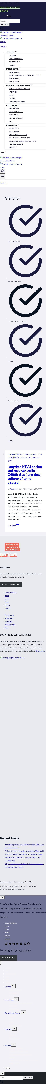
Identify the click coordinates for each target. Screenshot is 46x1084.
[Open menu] (2, 176)
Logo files (28, 882)
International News (14, 454)
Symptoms (13, 92)
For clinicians (15, 82)
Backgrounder (10, 625)
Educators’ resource (18, 135)
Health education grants (19, 138)
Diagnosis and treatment (19, 89)
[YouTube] (12, 555)
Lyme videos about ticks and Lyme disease (23, 1060)
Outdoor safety (16, 112)
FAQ (6, 628)
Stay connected (10, 585)
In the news (9, 618)
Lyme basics (14, 72)
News (8, 16)
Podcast (12, 147)
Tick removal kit (16, 59)
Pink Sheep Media (18, 889)
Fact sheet (8, 621)
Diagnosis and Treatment (13, 1013)
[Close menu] (0, 963)
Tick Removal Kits (10, 8)
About (7, 596)
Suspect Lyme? (14, 1063)
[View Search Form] (2, 171)
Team (7, 599)
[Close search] (2, 1073)
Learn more (40, 651)
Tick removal (14, 62)
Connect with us (11, 592)
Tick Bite (12, 55)
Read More (13, 526)
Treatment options (17, 101)
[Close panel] (2, 897)
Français (3, 47)
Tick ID (12, 65)
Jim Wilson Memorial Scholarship (22, 141)
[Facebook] (2, 555)
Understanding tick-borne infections (24, 75)
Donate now (12, 544)
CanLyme (13, 489)
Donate (4, 11)
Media (16, 457)
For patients (14, 78)
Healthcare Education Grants (19, 1051)
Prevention (14, 108)
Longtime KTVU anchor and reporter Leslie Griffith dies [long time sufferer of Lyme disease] (25, 474)
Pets (11, 121)
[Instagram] (9, 555)
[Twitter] (5, 555)
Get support (14, 131)
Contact (7, 608)
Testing (12, 98)
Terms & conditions (6, 882)
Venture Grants (16, 144)
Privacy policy (19, 882)
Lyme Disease (9, 1000)
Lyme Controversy (29, 454)
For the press (9, 615)
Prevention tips (15, 118)
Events (7, 605)
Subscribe (8, 982)
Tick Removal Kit (15, 990)
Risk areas (13, 115)
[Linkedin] (15, 555)
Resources (14, 128)
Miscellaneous (25, 457)
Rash (11, 95)
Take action (12, 547)
